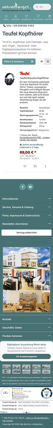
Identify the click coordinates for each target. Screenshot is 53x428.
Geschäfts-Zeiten (12, 327)
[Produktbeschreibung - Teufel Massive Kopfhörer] (45, 166)
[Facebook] (22, 187)
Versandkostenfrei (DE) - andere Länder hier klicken (35, 138)
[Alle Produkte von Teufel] (24, 73)
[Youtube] (30, 187)
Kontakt (6, 319)
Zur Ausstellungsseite (26, 356)
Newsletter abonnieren (15, 223)
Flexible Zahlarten (12, 335)
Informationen (10, 198)
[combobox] (42, 7)
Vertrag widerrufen (26, 232)
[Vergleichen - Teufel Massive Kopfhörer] (35, 166)
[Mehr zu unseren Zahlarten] (26, 369)
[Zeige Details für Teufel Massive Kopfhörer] (9, 79)
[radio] (42, 61)
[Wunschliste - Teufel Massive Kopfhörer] (25, 166)
